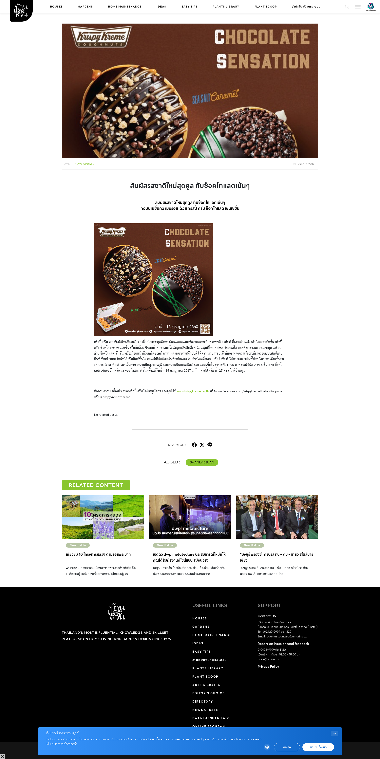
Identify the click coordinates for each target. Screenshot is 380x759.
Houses (56, 7)
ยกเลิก (287, 747)
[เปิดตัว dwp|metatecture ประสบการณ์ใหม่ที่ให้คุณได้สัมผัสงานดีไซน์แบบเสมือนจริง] (190, 516)
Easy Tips (189, 7)
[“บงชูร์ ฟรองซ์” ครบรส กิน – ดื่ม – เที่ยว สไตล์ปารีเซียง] (277, 516)
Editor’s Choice (208, 693)
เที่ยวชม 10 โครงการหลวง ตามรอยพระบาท (98, 554)
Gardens (85, 7)
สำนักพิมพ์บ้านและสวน (306, 7)
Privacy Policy (268, 666)
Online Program (209, 726)
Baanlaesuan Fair (210, 718)
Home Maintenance (125, 7)
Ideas (161, 7)
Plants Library (226, 7)
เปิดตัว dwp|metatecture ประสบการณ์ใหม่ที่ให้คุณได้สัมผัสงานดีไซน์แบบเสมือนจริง (189, 557)
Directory (202, 701)
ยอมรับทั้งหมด (318, 747)
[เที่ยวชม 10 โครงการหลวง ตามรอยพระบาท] (103, 516)
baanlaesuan (202, 462)
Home (66, 164)
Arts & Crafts (206, 685)
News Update (84, 164)
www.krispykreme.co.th (193, 391)
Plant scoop (266, 7)
